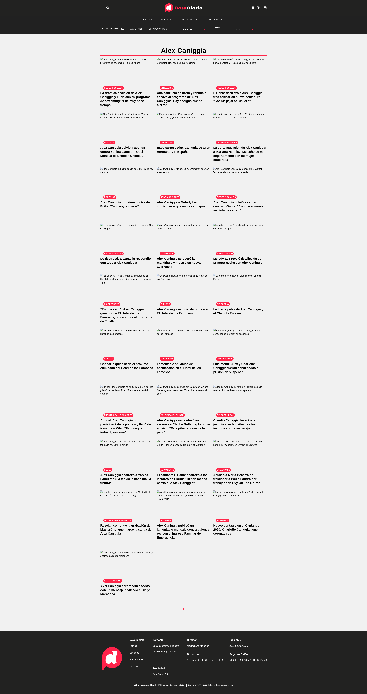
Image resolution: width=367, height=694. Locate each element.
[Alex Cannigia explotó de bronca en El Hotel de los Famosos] (183, 289)
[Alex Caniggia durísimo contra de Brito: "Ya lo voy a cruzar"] (127, 182)
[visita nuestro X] (259, 7)
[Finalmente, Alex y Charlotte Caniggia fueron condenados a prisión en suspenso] (240, 344)
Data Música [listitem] (217, 19)
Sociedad (134, 653)
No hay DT (134, 666)
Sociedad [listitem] (167, 19)
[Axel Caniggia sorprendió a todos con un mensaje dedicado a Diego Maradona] (127, 566)
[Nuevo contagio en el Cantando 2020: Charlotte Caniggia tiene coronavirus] (240, 505)
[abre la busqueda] (107, 8)
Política (133, 646)
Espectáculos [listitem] (191, 19)
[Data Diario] (183, 7)
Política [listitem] (147, 19)
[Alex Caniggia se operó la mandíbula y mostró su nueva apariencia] (183, 239)
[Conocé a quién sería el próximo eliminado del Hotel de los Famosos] (127, 344)
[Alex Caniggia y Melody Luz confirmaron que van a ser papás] (183, 182)
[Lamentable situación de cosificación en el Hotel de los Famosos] (183, 344)
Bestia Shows (136, 659)
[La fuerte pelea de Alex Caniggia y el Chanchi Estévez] (240, 289)
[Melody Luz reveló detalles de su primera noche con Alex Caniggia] (240, 239)
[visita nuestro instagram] (265, 7)
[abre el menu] (102, 8)
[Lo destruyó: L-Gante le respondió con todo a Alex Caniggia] (127, 239)
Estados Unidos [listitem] (148, 29)
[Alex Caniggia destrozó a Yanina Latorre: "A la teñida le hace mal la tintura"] (127, 455)
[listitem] (199, 27)
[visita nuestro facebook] (253, 7)
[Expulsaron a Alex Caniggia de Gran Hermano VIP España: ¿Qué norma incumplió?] (183, 127)
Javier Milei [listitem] (127, 29)
